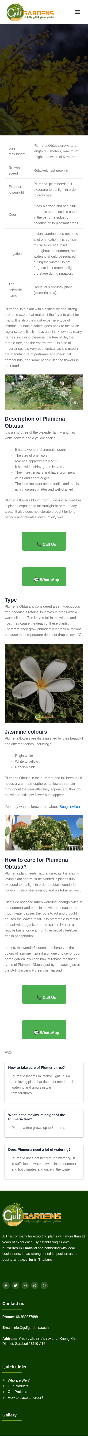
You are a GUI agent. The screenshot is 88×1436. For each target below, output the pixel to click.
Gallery (9, 1414)
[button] (77, 12)
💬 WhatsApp (46, 580)
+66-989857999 (26, 1317)
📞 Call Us (46, 544)
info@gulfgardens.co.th (31, 1328)
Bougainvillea (70, 807)
